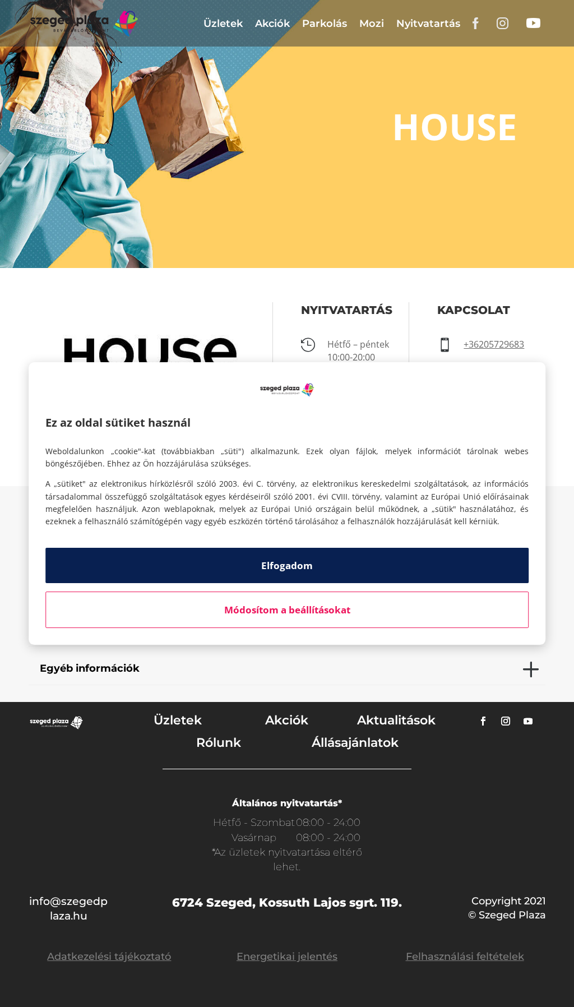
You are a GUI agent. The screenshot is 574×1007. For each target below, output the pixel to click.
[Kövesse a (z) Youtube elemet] (528, 721)
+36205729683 (494, 344)
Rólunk (218, 742)
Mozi (371, 23)
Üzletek (223, 23)
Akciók (272, 23)
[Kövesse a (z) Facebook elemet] (483, 721)
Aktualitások (396, 720)
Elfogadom (287, 565)
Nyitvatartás (428, 23)
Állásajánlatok (355, 742)
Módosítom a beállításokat (287, 609)
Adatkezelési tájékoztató (109, 956)
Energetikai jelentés (287, 956)
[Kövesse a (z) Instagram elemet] (506, 721)
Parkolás (324, 23)
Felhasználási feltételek (465, 956)
